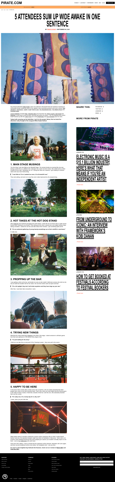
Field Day (16, 223)
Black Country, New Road (54, 113)
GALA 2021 (60, 447)
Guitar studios (54, 461)
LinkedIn (99, 111)
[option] (29, 7)
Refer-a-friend (4, 461)
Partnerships (30, 463)
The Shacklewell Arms (45, 109)
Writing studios (54, 471)
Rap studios (54, 467)
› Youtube (19, 478)
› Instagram (24, 478)
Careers (29, 461)
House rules (4, 463)
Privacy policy (30, 471)
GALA (30, 223)
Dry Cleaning (28, 335)
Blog (29, 469)
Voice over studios (55, 469)
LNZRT (26, 109)
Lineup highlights (15, 113)
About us (29, 459)
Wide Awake (26, 106)
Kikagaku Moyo (32, 113)
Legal (29, 465)
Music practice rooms (55, 463)
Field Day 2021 (14, 449)
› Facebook (15, 478)
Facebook (99, 106)
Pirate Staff (51, 29)
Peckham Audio (14, 111)
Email (98, 113)
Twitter (99, 109)
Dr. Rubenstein (23, 441)
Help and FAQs (4, 459)
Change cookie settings (6, 467)
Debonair (12, 115)
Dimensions (20, 109)
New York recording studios (57, 465)
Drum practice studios (56, 459)
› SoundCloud (29, 478)
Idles (26, 113)
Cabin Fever (28, 116)
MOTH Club (35, 109)
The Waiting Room (57, 109)
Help (100, 2)
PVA (25, 167)
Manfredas (41, 116)
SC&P (29, 109)
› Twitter (10, 478)
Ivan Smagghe (50, 116)
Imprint (29, 467)
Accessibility (4, 465)
